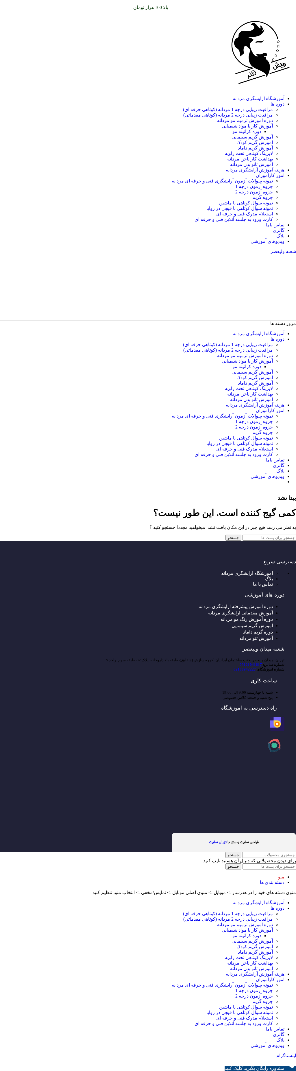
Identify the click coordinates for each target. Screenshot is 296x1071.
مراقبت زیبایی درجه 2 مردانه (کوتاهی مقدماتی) (228, 114)
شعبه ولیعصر (283, 251)
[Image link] (277, 729)
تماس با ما (263, 584)
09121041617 (251, 664)
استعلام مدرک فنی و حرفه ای (244, 213)
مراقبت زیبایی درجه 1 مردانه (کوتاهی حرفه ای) (228, 109)
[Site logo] (260, 88)
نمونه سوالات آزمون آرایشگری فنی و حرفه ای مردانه (222, 180)
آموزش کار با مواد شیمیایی (247, 125)
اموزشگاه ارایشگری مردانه (247, 573)
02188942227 (245, 669)
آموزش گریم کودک (254, 142)
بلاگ (269, 578)
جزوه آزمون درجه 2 (254, 191)
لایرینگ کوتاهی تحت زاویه (249, 153)
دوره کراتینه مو (246, 131)
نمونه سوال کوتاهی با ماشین (246, 202)
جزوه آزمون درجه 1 (254, 186)
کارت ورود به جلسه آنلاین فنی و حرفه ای (234, 219)
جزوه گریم (262, 197)
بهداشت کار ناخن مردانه (250, 158)
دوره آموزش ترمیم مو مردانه (245, 120)
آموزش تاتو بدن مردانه (251, 164)
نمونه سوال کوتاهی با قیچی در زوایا (239, 208)
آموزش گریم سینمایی (252, 136)
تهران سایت (218, 842)
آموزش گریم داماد (255, 147)
